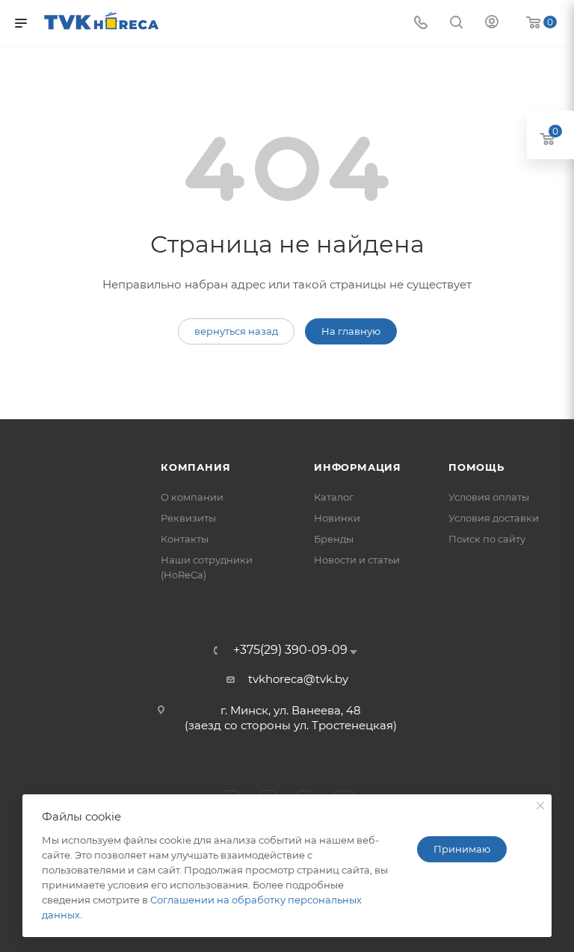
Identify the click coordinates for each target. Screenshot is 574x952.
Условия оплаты (488, 497)
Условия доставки (493, 518)
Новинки (337, 518)
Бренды (334, 539)
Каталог (334, 497)
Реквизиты (188, 518)
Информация (357, 467)
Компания (195, 467)
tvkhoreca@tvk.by (298, 679)
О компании (192, 497)
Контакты (185, 539)
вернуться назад (236, 331)
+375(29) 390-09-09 (290, 650)
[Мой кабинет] (492, 23)
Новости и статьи (357, 560)
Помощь (476, 467)
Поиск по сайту (486, 539)
